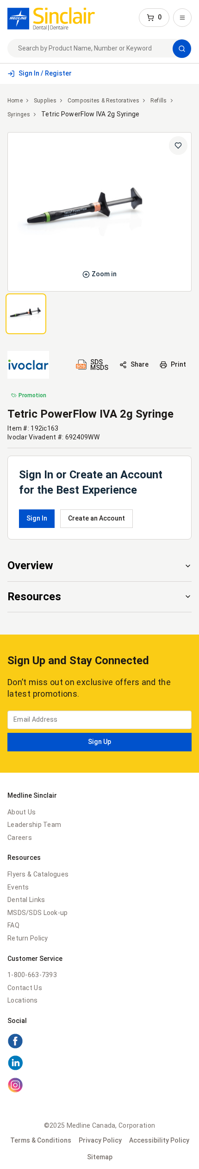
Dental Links (26, 899)
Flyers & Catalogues (37, 874)
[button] (154, 17)
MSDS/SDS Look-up (37, 912)
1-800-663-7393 (32, 974)
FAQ (13, 925)
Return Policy (27, 938)
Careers (19, 837)
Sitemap (99, 1157)
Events (18, 887)
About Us (21, 812)
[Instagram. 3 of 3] (99, 1086)
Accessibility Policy (159, 1140)
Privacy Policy (100, 1140)
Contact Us (24, 987)
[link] (51, 17)
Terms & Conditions (40, 1140)
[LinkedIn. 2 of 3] (99, 1064)
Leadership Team (34, 824)
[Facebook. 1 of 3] (99, 1042)
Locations (22, 1000)
